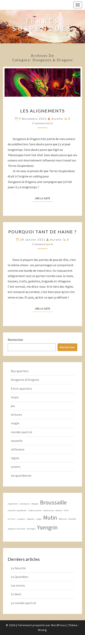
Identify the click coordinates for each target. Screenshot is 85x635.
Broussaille (53, 502)
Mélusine (63, 519)
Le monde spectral (23, 603)
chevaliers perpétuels (17, 510)
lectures (16, 414)
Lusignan (21, 519)
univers (16, 467)
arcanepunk (24, 503)
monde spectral (21, 432)
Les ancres (18, 585)
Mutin (50, 517)
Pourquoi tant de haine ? (42, 231)
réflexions (18, 449)
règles (15, 458)
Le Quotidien (19, 577)
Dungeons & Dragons (25, 380)
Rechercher (15, 340)
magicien (31, 519)
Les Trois (11, 519)
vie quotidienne (21, 475)
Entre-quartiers (21, 388)
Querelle (72, 519)
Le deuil (16, 594)
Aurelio (57, 118)
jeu (13, 406)
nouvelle (17, 441)
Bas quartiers (20, 371)
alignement (13, 503)
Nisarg (42, 630)
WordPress (58, 625)
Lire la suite (44, 198)
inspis (15, 397)
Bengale (34, 503)
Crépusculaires (35, 510)
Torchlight (31, 528)
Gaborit (59, 510)
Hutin (66, 510)
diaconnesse (48, 510)
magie (15, 423)
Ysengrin (47, 527)
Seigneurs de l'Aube (16, 528)
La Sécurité (18, 568)
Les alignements (42, 110)
